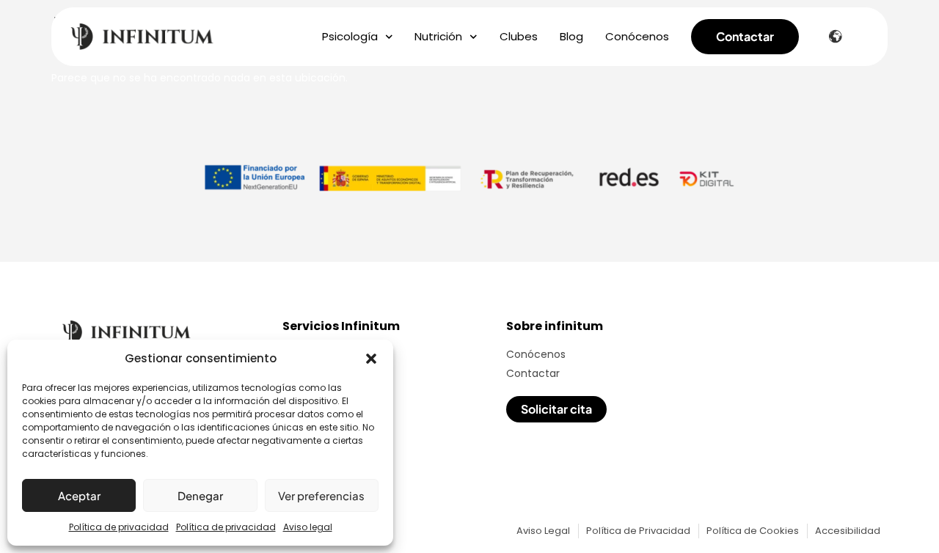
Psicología (350, 36)
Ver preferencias (321, 495)
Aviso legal (307, 527)
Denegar (200, 495)
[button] (371, 358)
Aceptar (79, 495)
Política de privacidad (119, 527)
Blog (571, 36)
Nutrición (438, 36)
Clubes (519, 36)
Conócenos (637, 36)
